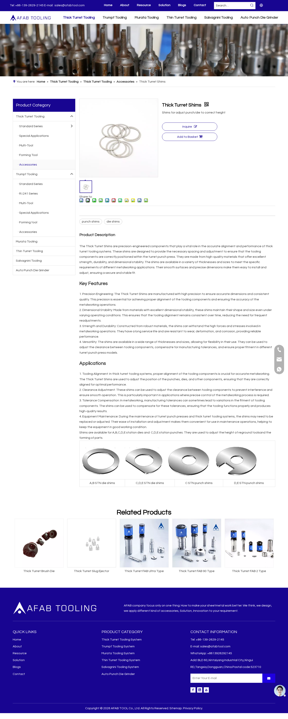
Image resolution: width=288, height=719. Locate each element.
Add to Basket (187, 136)
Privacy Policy (192, 708)
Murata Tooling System (118, 653)
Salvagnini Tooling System (120, 667)
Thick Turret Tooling (30, 116)
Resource (144, 5)
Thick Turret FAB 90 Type (197, 571)
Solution (164, 5)
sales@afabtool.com (69, 5)
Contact (200, 5)
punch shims (91, 221)
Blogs (182, 5)
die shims (113, 221)
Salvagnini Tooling (29, 260)
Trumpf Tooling (26, 174)
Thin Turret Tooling (29, 251)
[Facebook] (193, 690)
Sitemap (175, 708)
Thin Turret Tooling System (120, 660)
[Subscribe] (268, 678)
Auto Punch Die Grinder (32, 270)
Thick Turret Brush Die (39, 571)
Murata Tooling (26, 241)
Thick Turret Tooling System (121, 639)
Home (108, 5)
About (124, 5)
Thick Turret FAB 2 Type (249, 571)
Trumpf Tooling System (118, 646)
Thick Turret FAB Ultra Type (144, 571)
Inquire (187, 126)
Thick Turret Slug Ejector (91, 571)
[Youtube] (206, 690)
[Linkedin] (199, 690)
